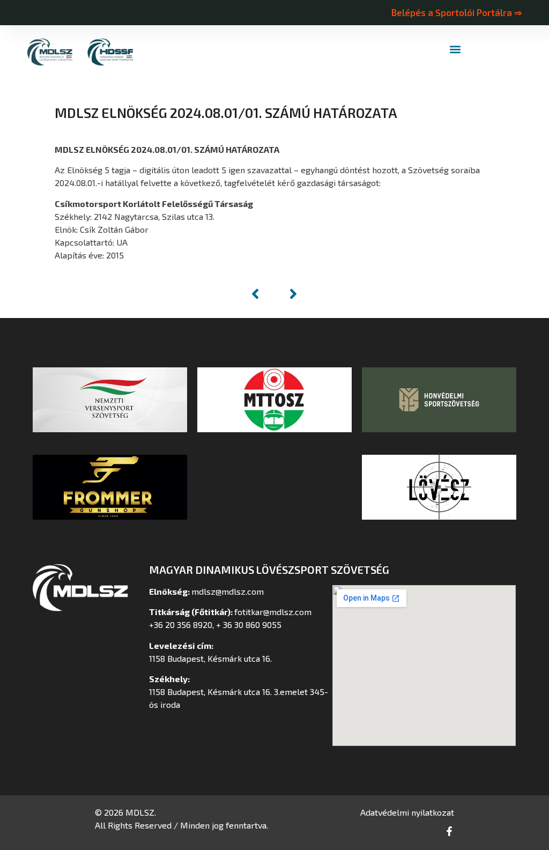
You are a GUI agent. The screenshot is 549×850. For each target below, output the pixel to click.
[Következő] (287, 294)
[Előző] (260, 294)
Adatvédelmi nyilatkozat (407, 812)
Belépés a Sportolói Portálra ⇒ (456, 12)
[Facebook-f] (449, 831)
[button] (455, 49)
